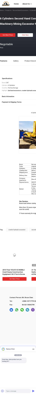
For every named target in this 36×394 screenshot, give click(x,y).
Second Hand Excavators (20, 10)
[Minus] (33, 349)
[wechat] (22, 310)
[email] (11, 310)
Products (8, 10)
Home (2, 10)
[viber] (33, 310)
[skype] (27, 310)
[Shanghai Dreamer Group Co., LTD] (6, 3)
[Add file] (2, 391)
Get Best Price (8, 35)
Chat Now (25, 35)
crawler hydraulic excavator (16, 229)
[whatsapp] (16, 310)
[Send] (33, 391)
